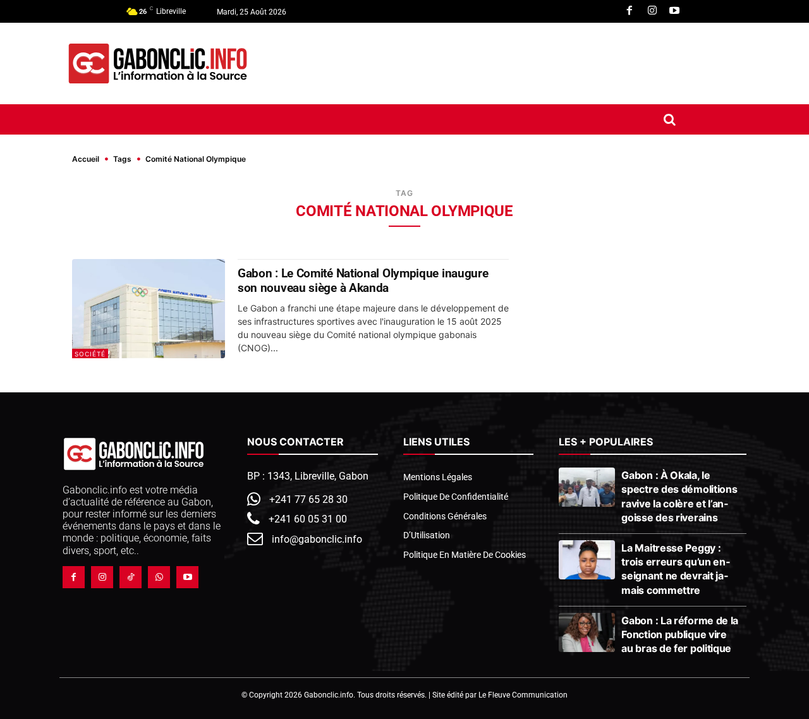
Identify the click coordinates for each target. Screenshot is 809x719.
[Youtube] (674, 11)
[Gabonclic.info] (157, 64)
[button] (669, 119)
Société (90, 354)
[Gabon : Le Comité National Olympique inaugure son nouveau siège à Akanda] (148, 308)
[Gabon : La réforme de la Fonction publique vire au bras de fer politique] (587, 632)
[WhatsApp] (159, 577)
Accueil (85, 159)
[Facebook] (629, 11)
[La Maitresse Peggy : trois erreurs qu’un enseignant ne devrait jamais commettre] (587, 559)
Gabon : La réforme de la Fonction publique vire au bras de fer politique (679, 634)
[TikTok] (130, 577)
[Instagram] (652, 11)
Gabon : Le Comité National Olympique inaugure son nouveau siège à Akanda (363, 280)
